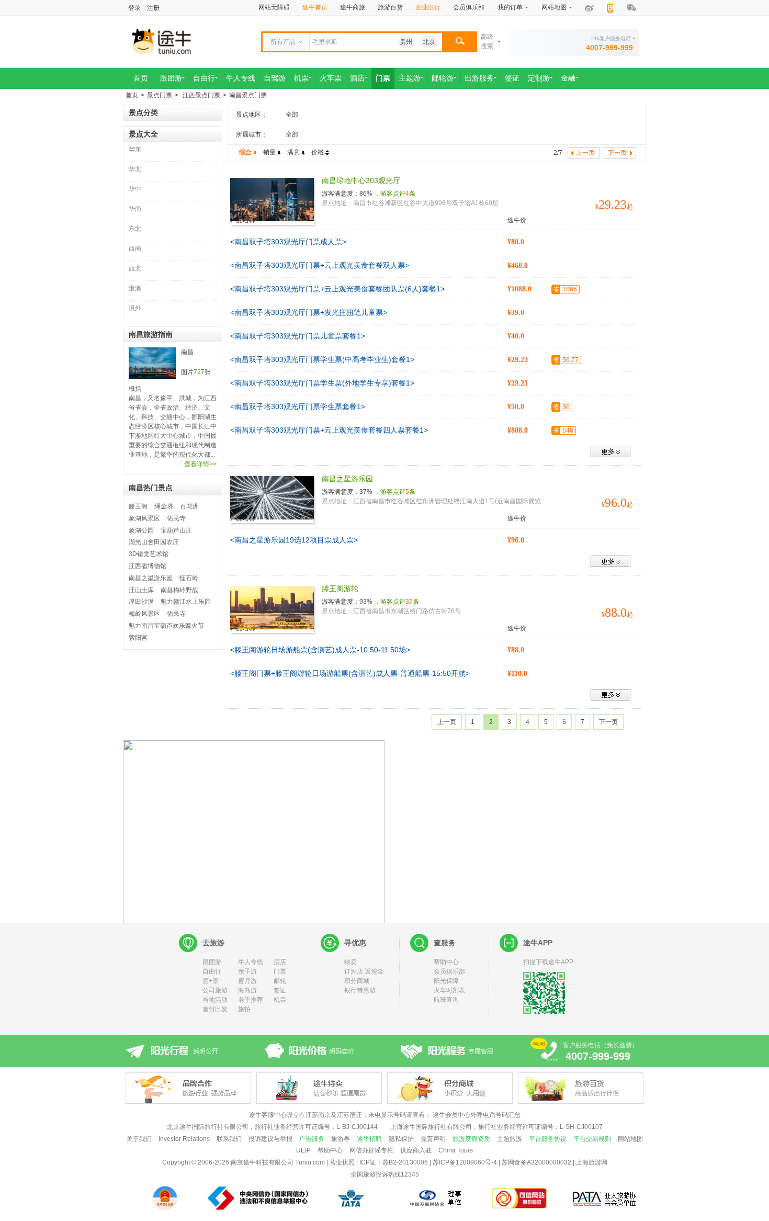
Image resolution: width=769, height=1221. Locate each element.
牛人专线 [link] (240, 78)
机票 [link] (301, 78)
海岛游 (247, 990)
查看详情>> (200, 464)
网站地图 (630, 1139)
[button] (459, 41)
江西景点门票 (200, 95)
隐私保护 (401, 1139)
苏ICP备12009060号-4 (465, 1162)
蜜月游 (247, 981)
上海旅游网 (591, 1162)
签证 (280, 990)
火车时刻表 (449, 990)
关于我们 (139, 1139)
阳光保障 (446, 981)
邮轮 (280, 981)
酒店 (280, 962)
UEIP (303, 1150)
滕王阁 (138, 506)
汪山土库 (141, 590)
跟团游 (211, 962)
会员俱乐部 (468, 7)
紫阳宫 (138, 637)
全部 (292, 114)
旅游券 (340, 1139)
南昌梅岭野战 (179, 590)
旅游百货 (390, 7)
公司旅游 (215, 990)
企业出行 (427, 7)
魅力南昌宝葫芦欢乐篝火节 (166, 625)
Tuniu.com (310, 1162)
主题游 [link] (410, 78)
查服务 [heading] (445, 943)
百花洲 (189, 506)
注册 (153, 8)
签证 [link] (512, 78)
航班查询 (446, 999)
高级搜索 (487, 41)
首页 (132, 95)
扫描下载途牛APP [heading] (548, 962)
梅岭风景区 (144, 613)
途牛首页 (314, 7)
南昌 (187, 352)
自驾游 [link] (275, 78)
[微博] (589, 8)
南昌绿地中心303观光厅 (361, 180)
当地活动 (215, 999)
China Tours (455, 1150)
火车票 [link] (331, 78)
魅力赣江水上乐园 (186, 601)
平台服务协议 (548, 1139)
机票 (280, 999)
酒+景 (210, 981)
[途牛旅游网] (191, 40)
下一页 (608, 722)
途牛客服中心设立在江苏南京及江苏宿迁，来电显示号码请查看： (340, 1114)
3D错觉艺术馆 (148, 554)
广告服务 (311, 1139)
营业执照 (342, 1162)
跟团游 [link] (171, 78)
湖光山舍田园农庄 (154, 542)
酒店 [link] (357, 78)
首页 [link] (140, 78)
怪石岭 (188, 578)
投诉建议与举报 (270, 1139)
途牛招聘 (369, 1139)
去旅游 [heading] (213, 943)
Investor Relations (184, 1139)
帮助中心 (446, 962)
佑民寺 (176, 518)
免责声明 (433, 1139)
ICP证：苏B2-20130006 (393, 1162)
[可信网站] (520, 1198)
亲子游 (247, 971)
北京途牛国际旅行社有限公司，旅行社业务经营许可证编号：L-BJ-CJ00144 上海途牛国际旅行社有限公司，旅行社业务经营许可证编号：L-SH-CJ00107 (385, 1126)
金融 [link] (568, 78)
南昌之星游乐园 (151, 578)
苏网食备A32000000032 (536, 1162)
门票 (280, 971)
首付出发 (215, 1009)
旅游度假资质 (471, 1139)
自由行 (211, 971)
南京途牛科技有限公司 (262, 1162)
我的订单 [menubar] (510, 7)
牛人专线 (250, 962)
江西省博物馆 (147, 566)
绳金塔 (163, 506)
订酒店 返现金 (363, 971)
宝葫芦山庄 (176, 530)
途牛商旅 (352, 7)
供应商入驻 (416, 1150)
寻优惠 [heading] (355, 943)
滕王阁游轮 (340, 588)
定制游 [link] (539, 78)
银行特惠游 (360, 990)
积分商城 (356, 981)
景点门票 (159, 95)
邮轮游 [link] (443, 78)
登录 (134, 8)
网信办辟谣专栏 (371, 1150)
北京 (429, 42)
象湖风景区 (144, 518)
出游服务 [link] (479, 78)
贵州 (406, 42)
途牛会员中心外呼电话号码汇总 (477, 1114)
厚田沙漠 (141, 601)
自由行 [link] (204, 78)
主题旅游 (509, 1139)
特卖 (350, 962)
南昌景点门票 (248, 95)
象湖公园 (141, 530)
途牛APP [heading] (537, 943)
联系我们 (229, 1139)
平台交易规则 (592, 1139)
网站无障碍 (274, 7)
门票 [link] (383, 78)
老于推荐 (250, 999)
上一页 (446, 722)
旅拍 (244, 1009)
